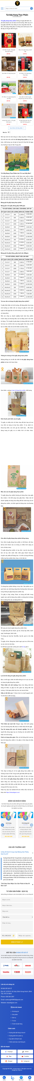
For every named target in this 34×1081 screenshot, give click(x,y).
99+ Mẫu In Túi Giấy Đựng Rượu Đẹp (25, 74)
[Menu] (2, 8)
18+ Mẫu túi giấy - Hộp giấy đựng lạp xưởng (8, 50)
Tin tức (14, 1020)
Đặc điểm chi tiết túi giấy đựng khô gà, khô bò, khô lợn (25, 97)
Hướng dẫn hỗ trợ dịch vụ (16, 1035)
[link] (9, 40)
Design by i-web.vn (17, 1070)
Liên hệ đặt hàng (17, 1024)
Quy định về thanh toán (15, 1039)
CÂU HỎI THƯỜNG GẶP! (17, 847)
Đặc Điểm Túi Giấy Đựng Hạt (8, 73)
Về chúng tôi (15, 1011)
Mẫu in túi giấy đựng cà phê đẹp (25, 50)
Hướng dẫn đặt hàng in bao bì (17, 1032)
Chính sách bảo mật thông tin (17, 1042)
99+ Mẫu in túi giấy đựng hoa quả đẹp (9, 97)
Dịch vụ (14, 1017)
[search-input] (17, 8)
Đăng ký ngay (16, 942)
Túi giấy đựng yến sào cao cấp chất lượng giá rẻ (25, 121)
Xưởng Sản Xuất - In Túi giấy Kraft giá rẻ (8, 121)
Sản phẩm (15, 1014)
